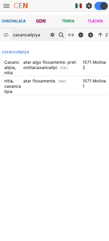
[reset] (52, 35)
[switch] (101, 6)
